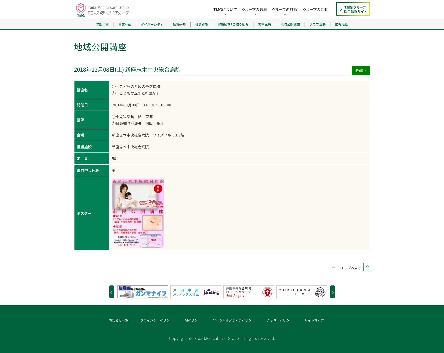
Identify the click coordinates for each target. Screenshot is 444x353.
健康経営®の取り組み (233, 24)
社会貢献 (201, 24)
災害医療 (264, 24)
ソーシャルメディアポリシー (234, 320)
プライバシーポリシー (156, 320)
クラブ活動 (317, 24)
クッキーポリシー (280, 320)
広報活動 (341, 24)
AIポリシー (193, 320)
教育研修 (179, 24)
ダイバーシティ (152, 24)
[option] (143, 291)
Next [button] (332, 291)
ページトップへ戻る (346, 268)
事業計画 (124, 24)
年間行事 (102, 24)
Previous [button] (111, 291)
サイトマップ (314, 320)
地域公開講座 (290, 24)
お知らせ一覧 (118, 320)
